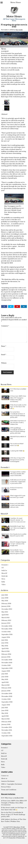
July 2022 (5, 707)
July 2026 (5, 595)
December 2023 (7, 659)
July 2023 (5, 674)
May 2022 (5, 713)
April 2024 (5, 648)
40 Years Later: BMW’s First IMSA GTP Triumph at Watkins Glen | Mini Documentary (14, 803)
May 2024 (5, 645)
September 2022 (7, 702)
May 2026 (5, 600)
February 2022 (6, 721)
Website (4, 363)
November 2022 (7, 696)
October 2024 (6, 631)
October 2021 (6, 733)
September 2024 (7, 634)
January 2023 (6, 691)
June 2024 (5, 643)
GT (3, 567)
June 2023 (5, 676)
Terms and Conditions (8, 789)
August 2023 (6, 671)
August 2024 (6, 637)
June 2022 (5, 710)
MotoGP (4, 573)
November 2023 (7, 662)
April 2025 (5, 614)
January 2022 (6, 724)
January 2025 (6, 623)
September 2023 (7, 668)
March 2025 (5, 617)
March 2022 (5, 719)
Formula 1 (5, 565)
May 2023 (5, 679)
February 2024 (6, 654)
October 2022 (6, 699)
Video (4, 584)
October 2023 (6, 665)
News (3, 49)
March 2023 (5, 685)
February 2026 (6, 603)
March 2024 (5, 651)
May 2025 (5, 612)
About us (4, 778)
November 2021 (7, 730)
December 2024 (7, 626)
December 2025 (7, 609)
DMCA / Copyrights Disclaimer (11, 784)
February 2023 (6, 688)
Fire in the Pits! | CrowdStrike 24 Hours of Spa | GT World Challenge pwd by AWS (13, 814)
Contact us (4, 775)
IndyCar (4, 570)
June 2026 (5, 598)
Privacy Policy (6, 787)
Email (3, 354)
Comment (5, 326)
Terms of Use (12, 837)
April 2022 (5, 716)
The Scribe (19, 30)
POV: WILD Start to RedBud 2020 (12, 798)
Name (3, 346)
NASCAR (4, 576)
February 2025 (6, 620)
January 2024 (6, 657)
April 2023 (5, 682)
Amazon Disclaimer (8, 781)
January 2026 (6, 606)
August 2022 (6, 705)
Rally (3, 582)
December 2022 (7, 693)
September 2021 (7, 736)
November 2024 (7, 629)
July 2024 (5, 640)
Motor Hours (15, 2)
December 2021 (7, 727)
